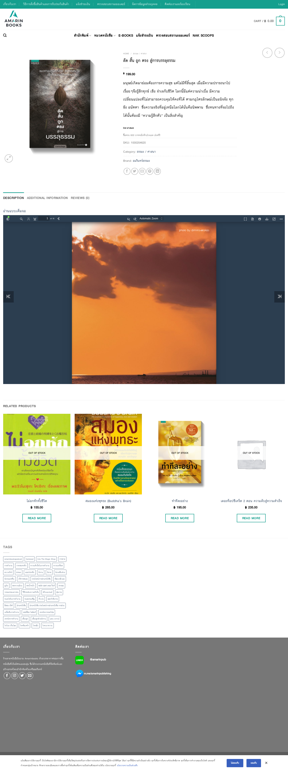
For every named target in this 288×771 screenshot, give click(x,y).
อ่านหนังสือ (21, 605)
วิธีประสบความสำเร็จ (31, 592)
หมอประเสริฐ (29, 599)
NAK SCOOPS (203, 35)
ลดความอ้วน (17, 585)
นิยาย (49, 572)
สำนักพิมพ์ (81, 35)
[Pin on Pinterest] (149, 171)
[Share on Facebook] (127, 171)
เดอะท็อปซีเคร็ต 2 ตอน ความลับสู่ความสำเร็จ (251, 501)
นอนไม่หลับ (29, 572)
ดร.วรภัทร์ (8, 572)
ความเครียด (58, 565)
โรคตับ (35, 625)
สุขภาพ (59, 592)
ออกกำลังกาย (53, 599)
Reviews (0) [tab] (80, 198)
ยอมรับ (254, 763)
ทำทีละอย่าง (180, 501)
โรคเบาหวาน (47, 625)
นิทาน (40, 572)
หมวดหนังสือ (103, 35)
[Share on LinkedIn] (157, 171)
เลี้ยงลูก (25, 618)
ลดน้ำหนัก (30, 585)
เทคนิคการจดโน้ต (47, 612)
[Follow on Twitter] (22, 675)
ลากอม (61, 585)
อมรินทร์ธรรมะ (141, 160)
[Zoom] (9, 158)
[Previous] (3, 475)
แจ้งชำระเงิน (83, 4)
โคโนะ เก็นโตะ (10, 625)
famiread (29, 559)
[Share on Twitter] (134, 171)
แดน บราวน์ (54, 618)
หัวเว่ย (41, 599)
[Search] (5, 35)
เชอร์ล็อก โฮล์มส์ (29, 612)
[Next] (284, 475)
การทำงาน (8, 565)
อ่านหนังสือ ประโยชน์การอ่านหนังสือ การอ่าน (47, 605)
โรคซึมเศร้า (24, 625)
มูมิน (6, 585)
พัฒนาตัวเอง (60, 579)
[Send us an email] (29, 675)
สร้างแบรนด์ (47, 592)
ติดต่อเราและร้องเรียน (177, 4)
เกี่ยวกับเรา (9, 4)
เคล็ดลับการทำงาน (11, 612)
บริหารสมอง (23, 579)
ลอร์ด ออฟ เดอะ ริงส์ (46, 585)
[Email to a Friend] (142, 171)
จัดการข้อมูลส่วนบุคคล (144, 4)
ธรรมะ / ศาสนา (140, 53)
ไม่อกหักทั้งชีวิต (37, 501)
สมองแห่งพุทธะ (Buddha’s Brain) (108, 501)
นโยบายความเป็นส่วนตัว (127, 765)
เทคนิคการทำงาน (11, 618)
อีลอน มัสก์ (8, 605)
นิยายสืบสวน (60, 572)
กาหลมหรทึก (21, 565)
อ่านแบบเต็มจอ (14, 211)
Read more (37, 518)
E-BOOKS (125, 35)
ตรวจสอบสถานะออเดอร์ (111, 4)
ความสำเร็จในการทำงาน (39, 565)
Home (126, 53)
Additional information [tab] (47, 198)
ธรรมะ (18, 572)
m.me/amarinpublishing (97, 673)
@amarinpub (98, 659)
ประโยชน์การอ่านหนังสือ (41, 579)
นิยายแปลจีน (9, 579)
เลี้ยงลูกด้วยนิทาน (39, 618)
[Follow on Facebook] (7, 675)
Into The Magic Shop (46, 559)
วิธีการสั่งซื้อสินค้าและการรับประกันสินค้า (46, 4)
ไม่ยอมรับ (235, 763)
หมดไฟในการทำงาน (12, 599)
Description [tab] (13, 198)
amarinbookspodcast (13, 559)
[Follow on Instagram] (14, 675)
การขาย (62, 559)
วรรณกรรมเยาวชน (11, 592)
